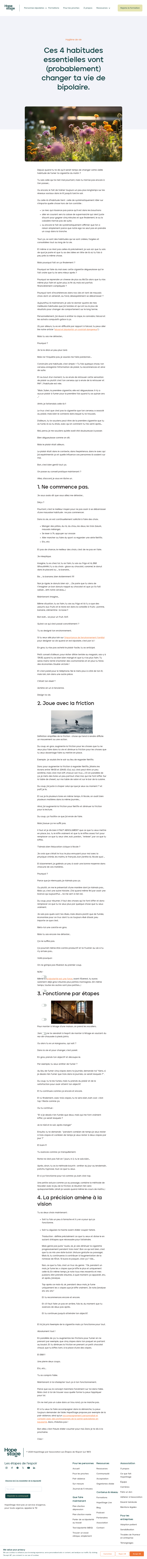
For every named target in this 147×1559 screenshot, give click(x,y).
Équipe (123, 1482)
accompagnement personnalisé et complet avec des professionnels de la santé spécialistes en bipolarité (67, 1419)
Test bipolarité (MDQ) (83, 1528)
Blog (98, 1508)
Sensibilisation (127, 1530)
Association (102, 1523)
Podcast (100, 1513)
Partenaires (102, 1518)
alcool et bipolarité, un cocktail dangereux (76, 330)
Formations (101, 1498)
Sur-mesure (78, 1484)
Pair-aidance (79, 1479)
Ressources (102, 1469)
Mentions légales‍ (128, 1507)
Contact (100, 1528)
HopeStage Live (104, 1503)
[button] (35, 8)
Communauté (102, 1474)
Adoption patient (128, 1525)
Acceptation (102, 1479)
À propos (124, 1469)
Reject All (122, 1554)
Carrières (124, 1487)
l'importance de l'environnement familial (84, 638)
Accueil (76, 1469)
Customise (107, 1554)
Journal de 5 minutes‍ (83, 1489)
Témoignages (126, 1543)
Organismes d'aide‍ (105, 1484)
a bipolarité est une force (59, 979)
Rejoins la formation (130, 8)
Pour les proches (81, 1474)
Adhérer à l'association (131, 1497)
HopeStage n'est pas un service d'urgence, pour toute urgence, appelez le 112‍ (25, 1506)
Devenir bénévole (128, 1502)
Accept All (137, 1554)
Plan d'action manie (82, 1515)
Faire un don (126, 1492)
